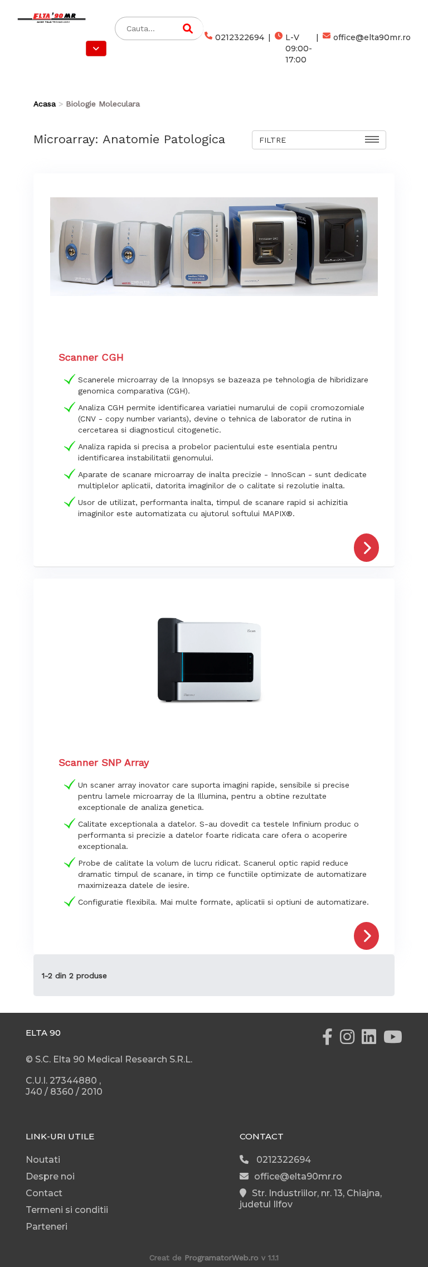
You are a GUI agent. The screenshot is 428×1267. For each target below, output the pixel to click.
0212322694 (239, 37)
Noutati (43, 1159)
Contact (44, 1193)
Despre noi (50, 1176)
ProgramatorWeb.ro (221, 1257)
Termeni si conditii (67, 1210)
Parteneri (46, 1226)
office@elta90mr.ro (372, 37)
